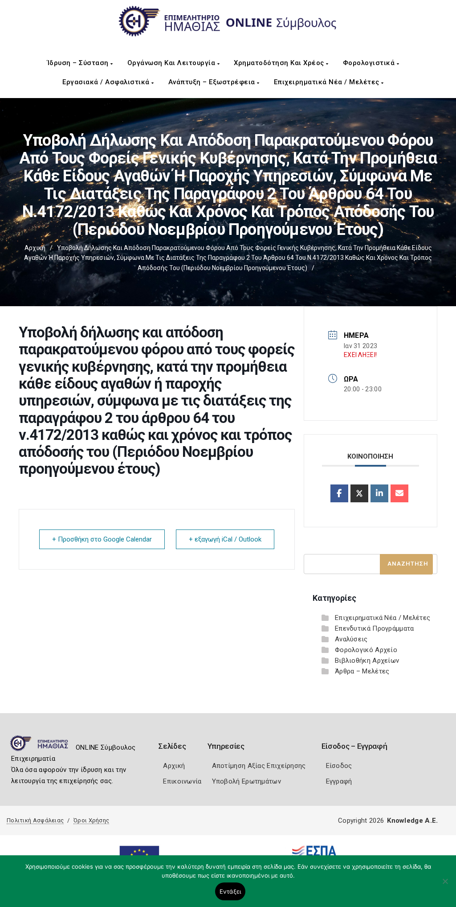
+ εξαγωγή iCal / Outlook (225, 539)
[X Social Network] (359, 493)
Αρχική (34, 247)
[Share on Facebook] (339, 493)
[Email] (399, 493)
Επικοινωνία (182, 781)
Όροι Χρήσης (91, 820)
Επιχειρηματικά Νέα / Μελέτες (328, 82)
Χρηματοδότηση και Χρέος (280, 63)
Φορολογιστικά (370, 63)
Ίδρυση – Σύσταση (79, 63)
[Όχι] (444, 886)
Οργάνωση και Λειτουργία (172, 63)
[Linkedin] (379, 493)
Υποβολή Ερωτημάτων (246, 781)
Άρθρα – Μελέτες (362, 671)
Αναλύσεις (351, 639)
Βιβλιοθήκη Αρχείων (367, 661)
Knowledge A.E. (412, 821)
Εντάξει (230, 891)
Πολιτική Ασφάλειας (35, 820)
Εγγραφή (339, 781)
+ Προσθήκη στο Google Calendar (102, 539)
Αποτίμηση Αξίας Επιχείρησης (259, 766)
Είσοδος (339, 766)
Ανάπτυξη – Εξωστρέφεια (212, 82)
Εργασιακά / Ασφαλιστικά (106, 82)
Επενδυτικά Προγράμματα (374, 628)
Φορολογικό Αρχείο (366, 650)
